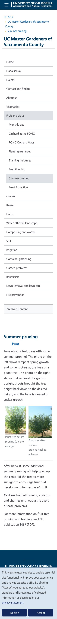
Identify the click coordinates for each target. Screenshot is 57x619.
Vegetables (12, 107)
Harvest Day (13, 71)
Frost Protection (18, 187)
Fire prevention (15, 295)
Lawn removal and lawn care (23, 286)
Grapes (10, 196)
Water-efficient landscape (21, 223)
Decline (14, 613)
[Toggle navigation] (6, 4)
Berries (10, 205)
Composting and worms (20, 232)
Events (10, 80)
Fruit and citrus (15, 115)
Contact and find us (18, 89)
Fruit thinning (17, 169)
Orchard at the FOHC (22, 133)
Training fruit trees (20, 160)
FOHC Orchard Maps (21, 142)
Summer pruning (19, 178)
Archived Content (17, 309)
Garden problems (16, 268)
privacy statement (12, 602)
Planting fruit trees (20, 151)
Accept (41, 613)
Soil (8, 241)
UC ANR (8, 17)
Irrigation (11, 250)
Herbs (9, 214)
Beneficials (12, 277)
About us (11, 98)
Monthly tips (16, 124)
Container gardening (18, 259)
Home (10, 62)
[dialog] (28, 593)
